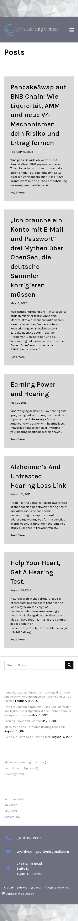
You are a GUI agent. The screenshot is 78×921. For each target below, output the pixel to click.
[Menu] (72, 30)
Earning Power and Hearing (22, 721)
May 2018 (10, 811)
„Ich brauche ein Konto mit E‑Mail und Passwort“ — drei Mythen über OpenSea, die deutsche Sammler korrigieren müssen (36, 257)
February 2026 (14, 799)
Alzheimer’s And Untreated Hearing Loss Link (38, 476)
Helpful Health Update (19, 768)
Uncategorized (14, 774)
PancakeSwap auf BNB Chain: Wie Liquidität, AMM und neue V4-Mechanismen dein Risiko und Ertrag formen (38, 115)
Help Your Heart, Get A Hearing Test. (35, 572)
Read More (17, 192)
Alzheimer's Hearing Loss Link (24, 762)
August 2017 (12, 817)
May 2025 (10, 805)
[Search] (69, 665)
